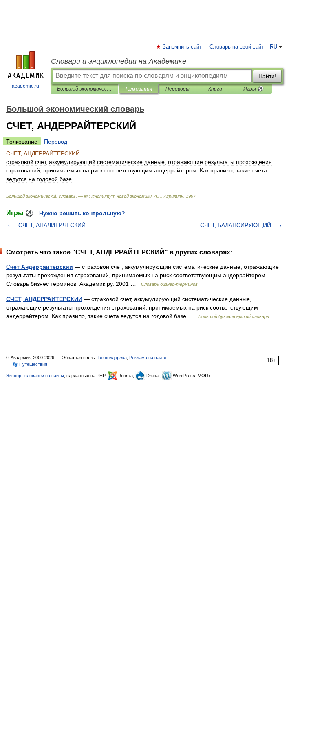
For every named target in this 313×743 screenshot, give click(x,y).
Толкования (138, 89)
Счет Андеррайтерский (39, 266)
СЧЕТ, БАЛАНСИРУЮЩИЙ (235, 225)
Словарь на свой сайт (236, 47)
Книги (215, 89)
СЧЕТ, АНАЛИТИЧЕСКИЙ (52, 225)
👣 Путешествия (29, 364)
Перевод (55, 141)
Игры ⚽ (253, 89)
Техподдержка (112, 357)
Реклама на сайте (147, 357)
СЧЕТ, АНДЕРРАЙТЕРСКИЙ (44, 299)
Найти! (267, 76)
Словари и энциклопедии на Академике (118, 61)
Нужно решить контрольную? (82, 213)
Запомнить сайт (182, 47)
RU (273, 47)
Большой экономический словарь (84, 89)
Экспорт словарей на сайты (35, 375)
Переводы (177, 89)
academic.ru (25, 86)
